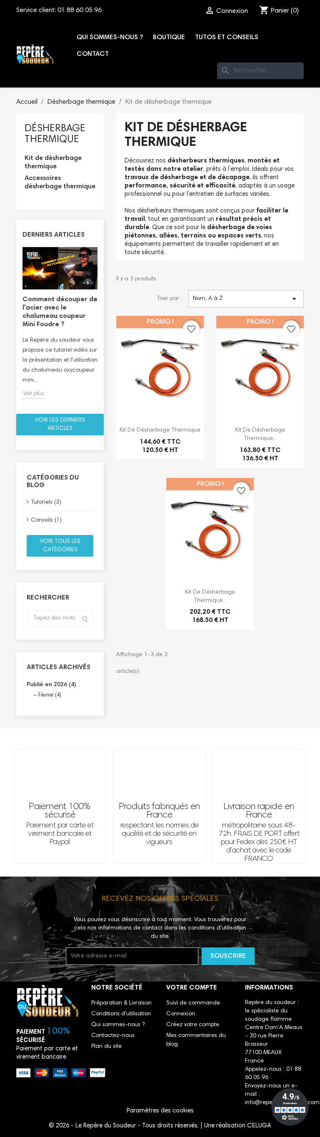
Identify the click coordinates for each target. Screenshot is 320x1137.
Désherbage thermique (55, 134)
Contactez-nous (113, 1036)
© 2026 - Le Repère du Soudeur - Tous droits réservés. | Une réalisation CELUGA (160, 1126)
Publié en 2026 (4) (51, 685)
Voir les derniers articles (60, 424)
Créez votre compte (192, 1025)
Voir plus (33, 394)
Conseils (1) (46, 520)
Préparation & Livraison (121, 1003)
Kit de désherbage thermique (53, 162)
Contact (93, 54)
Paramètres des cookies (160, 1111)
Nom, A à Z (246, 299)
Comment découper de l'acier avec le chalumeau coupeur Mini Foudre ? (60, 312)
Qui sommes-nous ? (110, 37)
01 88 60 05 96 (80, 10)
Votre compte (191, 988)
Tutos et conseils (226, 37)
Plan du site (106, 1047)
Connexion (180, 1014)
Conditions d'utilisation (121, 1014)
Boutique (169, 37)
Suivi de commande (193, 1003)
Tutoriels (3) (46, 502)
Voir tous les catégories (60, 546)
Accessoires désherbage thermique (60, 182)
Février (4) (49, 695)
